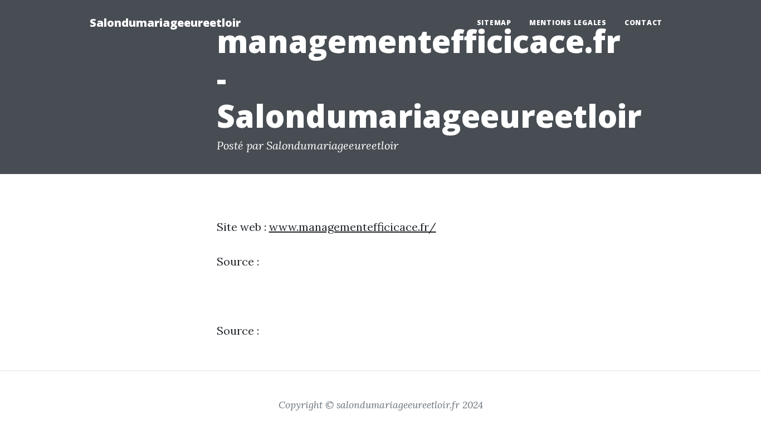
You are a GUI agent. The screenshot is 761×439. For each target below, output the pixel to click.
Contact (643, 22)
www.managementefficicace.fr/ (352, 227)
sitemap (494, 22)
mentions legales (568, 22)
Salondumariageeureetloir (165, 22)
